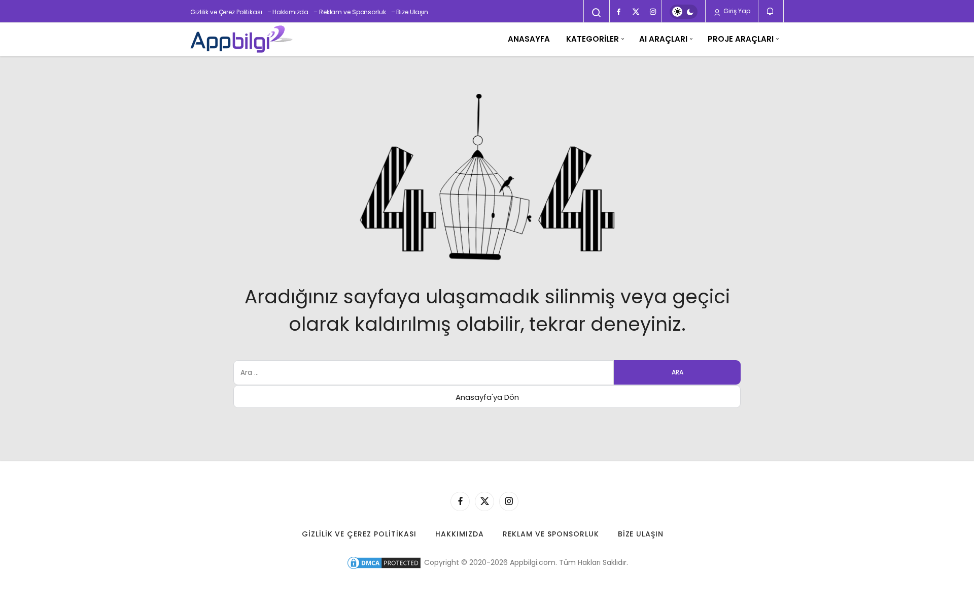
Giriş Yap (736, 11)
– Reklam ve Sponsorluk (350, 12)
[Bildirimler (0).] (770, 11)
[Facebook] (618, 11)
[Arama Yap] (596, 13)
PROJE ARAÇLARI (741, 39)
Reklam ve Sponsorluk (551, 534)
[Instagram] (653, 11)
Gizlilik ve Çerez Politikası (226, 12)
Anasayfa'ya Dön (487, 397)
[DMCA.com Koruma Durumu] (384, 562)
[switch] (684, 12)
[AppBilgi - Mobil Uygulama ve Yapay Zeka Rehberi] (241, 39)
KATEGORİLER (592, 39)
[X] (635, 11)
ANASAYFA (529, 39)
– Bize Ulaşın (409, 12)
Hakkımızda (459, 534)
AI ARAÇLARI (663, 39)
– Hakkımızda (288, 12)
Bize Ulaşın (641, 534)
